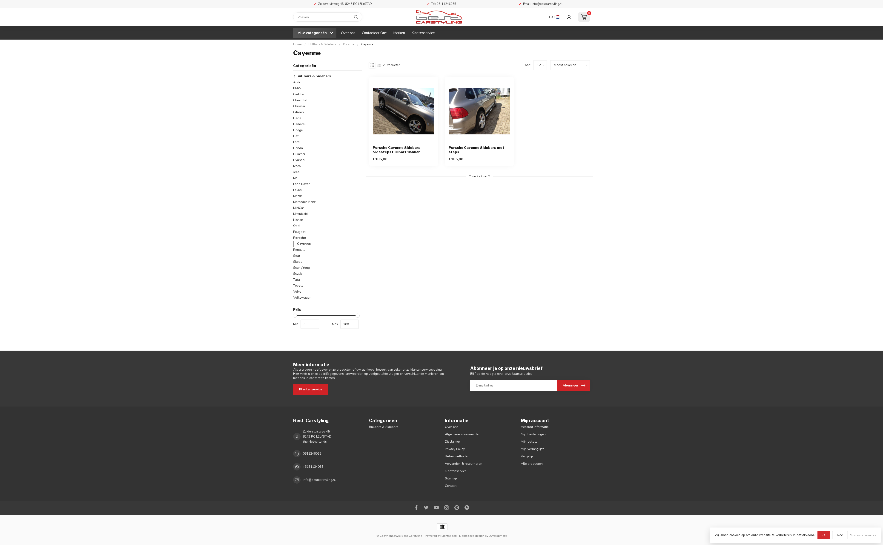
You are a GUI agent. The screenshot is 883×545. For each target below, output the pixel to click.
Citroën (298, 112)
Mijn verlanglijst (532, 449)
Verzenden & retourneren (463, 463)
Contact (450, 486)
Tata (296, 279)
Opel (296, 226)
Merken (399, 32)
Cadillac (299, 94)
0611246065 (312, 453)
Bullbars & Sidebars (322, 44)
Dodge (298, 130)
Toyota (298, 285)
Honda (298, 148)
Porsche (348, 44)
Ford (296, 142)
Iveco (297, 166)
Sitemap (451, 478)
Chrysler (299, 106)
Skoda (297, 262)
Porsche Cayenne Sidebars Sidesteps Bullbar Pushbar (396, 150)
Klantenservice (423, 32)
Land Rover (301, 184)
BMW (297, 88)
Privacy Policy (455, 449)
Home (297, 44)
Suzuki (298, 273)
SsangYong (301, 267)
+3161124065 (313, 466)
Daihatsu (299, 124)
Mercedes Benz (304, 202)
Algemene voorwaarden (462, 434)
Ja (823, 535)
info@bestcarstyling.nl (319, 480)
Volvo (297, 291)
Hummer (299, 154)
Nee (840, 535)
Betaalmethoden (457, 456)
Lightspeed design (471, 536)
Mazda (298, 196)
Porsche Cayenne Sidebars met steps (476, 150)
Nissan (298, 220)
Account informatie (535, 427)
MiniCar (298, 208)
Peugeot (299, 232)
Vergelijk (527, 456)
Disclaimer (452, 441)
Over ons (348, 32)
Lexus (297, 190)
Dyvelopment (498, 536)
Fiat (295, 136)
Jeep (296, 172)
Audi (296, 82)
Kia (295, 178)
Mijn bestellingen (533, 434)
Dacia (297, 118)
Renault (299, 250)
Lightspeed (449, 536)
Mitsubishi (300, 214)
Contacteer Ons (374, 32)
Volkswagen (302, 297)
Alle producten (532, 463)
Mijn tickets (529, 441)
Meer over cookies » (863, 535)
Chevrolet (300, 100)
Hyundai (299, 160)
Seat (296, 256)
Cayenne (367, 44)
